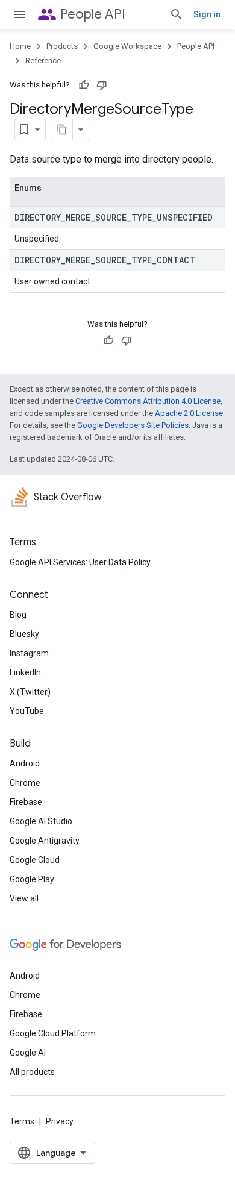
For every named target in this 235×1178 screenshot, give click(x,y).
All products (32, 1072)
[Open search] (176, 14)
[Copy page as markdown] (62, 129)
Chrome (25, 783)
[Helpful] (84, 85)
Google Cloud (35, 860)
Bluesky (24, 634)
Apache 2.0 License (189, 413)
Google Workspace (127, 46)
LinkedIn (25, 672)
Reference (43, 60)
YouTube (27, 711)
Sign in (207, 14)
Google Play (32, 879)
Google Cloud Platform (53, 1033)
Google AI (28, 1052)
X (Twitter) (30, 692)
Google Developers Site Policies (133, 425)
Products (62, 46)
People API (92, 14)
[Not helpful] (102, 85)
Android (25, 763)
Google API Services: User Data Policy (80, 562)
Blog (18, 614)
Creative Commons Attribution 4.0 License (148, 401)
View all (24, 898)
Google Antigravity (45, 840)
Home (20, 46)
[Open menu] (19, 14)
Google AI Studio (41, 821)
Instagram (29, 653)
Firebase (26, 802)
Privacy (60, 1121)
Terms (22, 1121)
